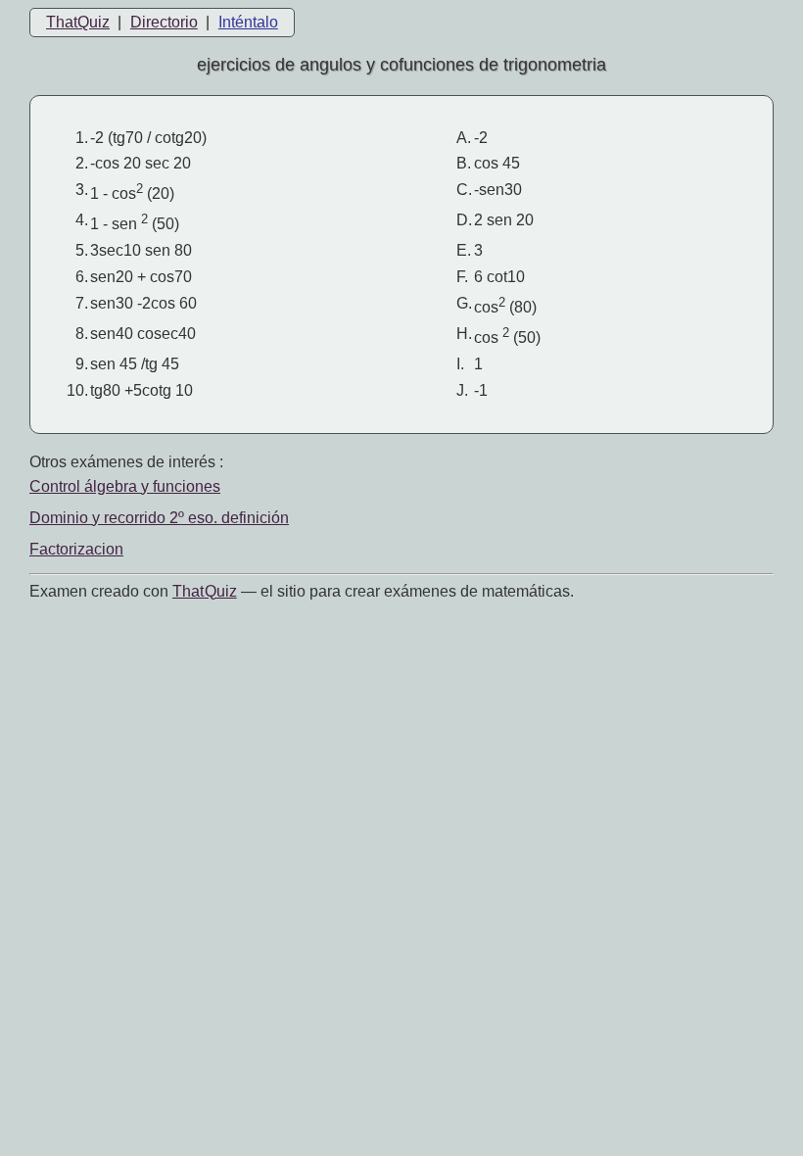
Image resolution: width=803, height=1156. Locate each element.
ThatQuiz (78, 22)
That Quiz (204, 591)
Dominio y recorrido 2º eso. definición (159, 517)
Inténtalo (248, 22)
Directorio (164, 22)
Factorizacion (76, 549)
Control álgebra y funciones (124, 486)
